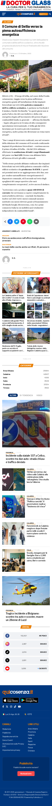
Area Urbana (26, 371)
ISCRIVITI (43, 668)
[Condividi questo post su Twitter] (16, 221)
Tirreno (26, 388)
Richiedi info (26, 773)
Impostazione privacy (11, 750)
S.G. (12, 56)
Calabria (26, 374)
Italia (26, 381)
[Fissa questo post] (23, 221)
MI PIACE (43, 636)
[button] (43, 14)
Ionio (26, 378)
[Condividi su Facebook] (10, 221)
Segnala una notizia (10, 736)
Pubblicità (6, 732)
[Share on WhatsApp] (29, 221)
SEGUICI (43, 644)
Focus (30, 747)
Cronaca (31, 750)
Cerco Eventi (7, 740)
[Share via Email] (36, 221)
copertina (26, 231)
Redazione (6, 729)
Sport (30, 741)
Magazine (32, 744)
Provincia (26, 384)
